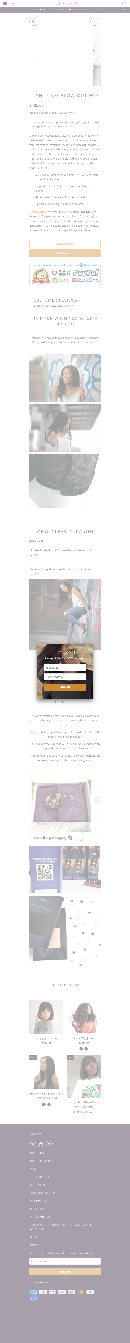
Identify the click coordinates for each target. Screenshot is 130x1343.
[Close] (89, 646)
